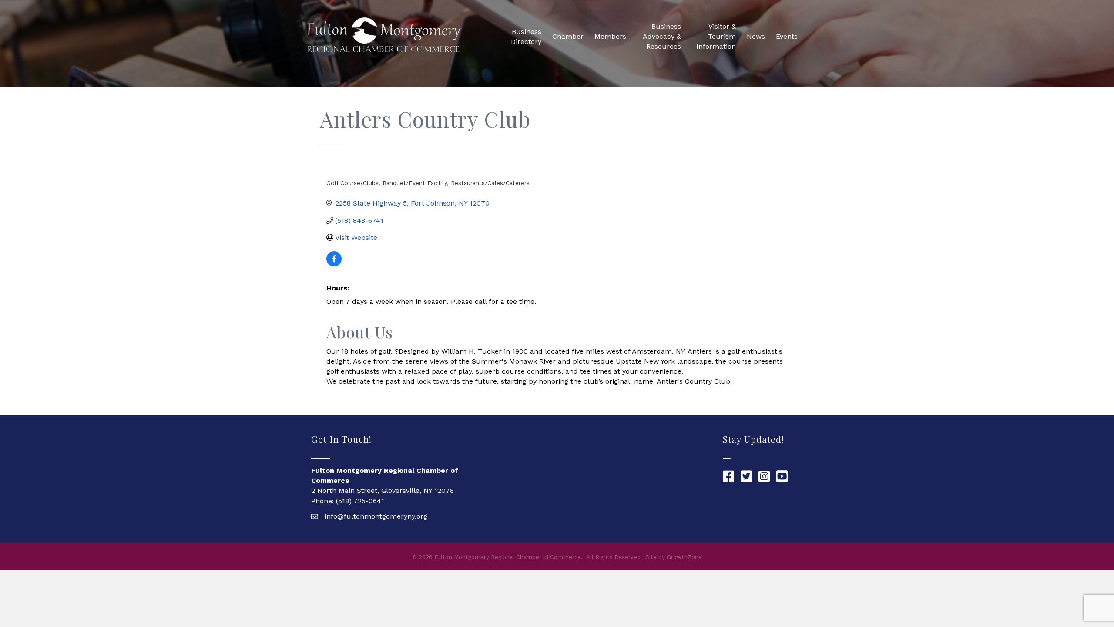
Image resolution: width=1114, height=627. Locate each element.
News (756, 36)
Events (787, 36)
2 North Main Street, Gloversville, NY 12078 (382, 490)
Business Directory (526, 36)
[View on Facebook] (334, 264)
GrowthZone (684, 557)
